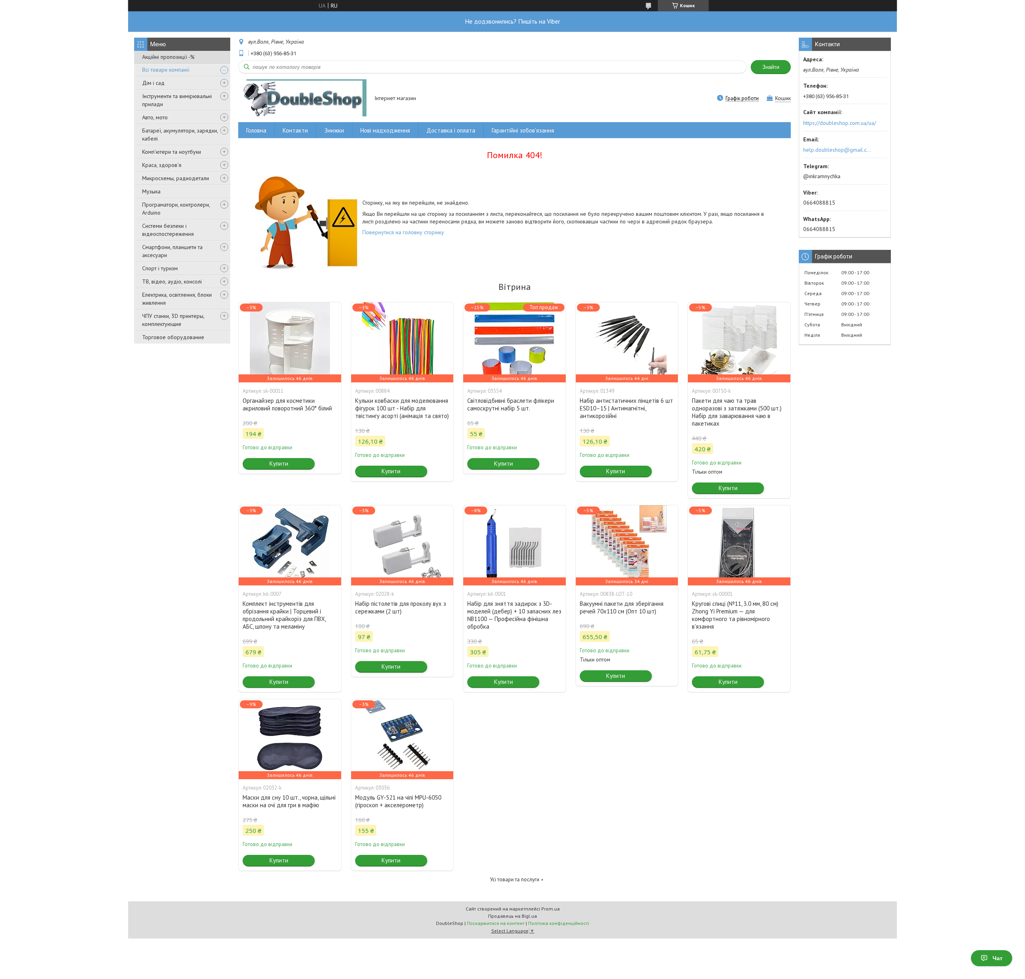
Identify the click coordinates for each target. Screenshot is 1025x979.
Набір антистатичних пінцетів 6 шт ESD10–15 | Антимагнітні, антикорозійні (626, 408)
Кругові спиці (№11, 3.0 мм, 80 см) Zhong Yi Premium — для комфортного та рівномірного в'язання (735, 615)
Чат (998, 958)
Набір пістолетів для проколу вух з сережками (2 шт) (400, 607)
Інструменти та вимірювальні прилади (177, 100)
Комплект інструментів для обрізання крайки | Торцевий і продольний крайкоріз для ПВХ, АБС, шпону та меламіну (284, 615)
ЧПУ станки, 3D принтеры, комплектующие (173, 320)
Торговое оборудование (173, 337)
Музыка (151, 191)
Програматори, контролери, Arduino (176, 208)
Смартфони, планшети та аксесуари (172, 251)
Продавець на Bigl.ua (512, 916)
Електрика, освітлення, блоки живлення (177, 298)
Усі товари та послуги (514, 879)
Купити (278, 463)
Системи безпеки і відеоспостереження (168, 229)
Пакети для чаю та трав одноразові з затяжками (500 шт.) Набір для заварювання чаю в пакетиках (737, 412)
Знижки (334, 130)
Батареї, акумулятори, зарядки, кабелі (180, 134)
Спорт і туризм (160, 268)
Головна (256, 130)
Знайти (770, 67)
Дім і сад (153, 82)
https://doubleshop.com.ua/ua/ (839, 123)
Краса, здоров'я (161, 165)
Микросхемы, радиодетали (175, 178)
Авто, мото (155, 117)
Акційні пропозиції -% (168, 56)
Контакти (295, 130)
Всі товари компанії (165, 69)
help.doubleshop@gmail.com (838, 149)
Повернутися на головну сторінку (403, 232)
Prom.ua (550, 909)
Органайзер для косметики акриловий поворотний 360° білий (287, 404)
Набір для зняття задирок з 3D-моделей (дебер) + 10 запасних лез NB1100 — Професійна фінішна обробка (514, 615)
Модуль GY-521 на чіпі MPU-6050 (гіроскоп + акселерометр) (398, 801)
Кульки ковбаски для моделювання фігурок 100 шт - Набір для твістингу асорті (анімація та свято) (402, 408)
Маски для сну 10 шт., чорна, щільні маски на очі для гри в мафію (289, 801)
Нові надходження (385, 130)
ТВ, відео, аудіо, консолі (172, 281)
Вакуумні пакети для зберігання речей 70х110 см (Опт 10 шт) (621, 607)
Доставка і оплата (450, 130)
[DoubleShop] (302, 98)
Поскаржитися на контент (496, 923)
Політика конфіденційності (558, 923)
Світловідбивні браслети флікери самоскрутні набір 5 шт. (510, 404)
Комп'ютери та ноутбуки (171, 151)
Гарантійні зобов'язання (523, 130)
